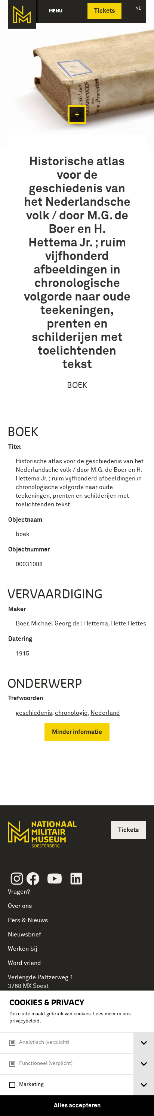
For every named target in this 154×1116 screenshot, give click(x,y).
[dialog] (77, 1053)
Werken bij (22, 949)
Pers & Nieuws (28, 920)
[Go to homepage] (41, 837)
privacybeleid (24, 1021)
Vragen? (19, 892)
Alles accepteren (77, 1105)
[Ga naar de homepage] (22, 14)
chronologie (71, 713)
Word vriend (24, 963)
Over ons (20, 906)
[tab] (143, 1043)
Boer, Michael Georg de (48, 624)
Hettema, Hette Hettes (115, 624)
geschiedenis (34, 713)
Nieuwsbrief (24, 935)
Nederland (105, 713)
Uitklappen (77, 114)
